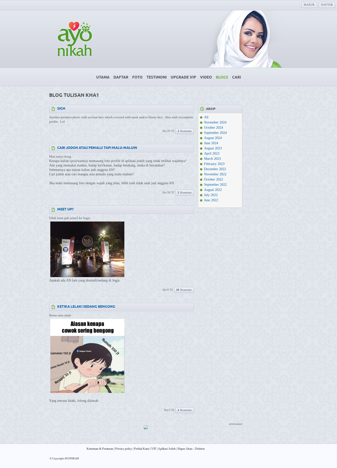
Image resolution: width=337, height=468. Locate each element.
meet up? (65, 209)
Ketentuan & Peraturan (100, 448)
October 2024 (213, 127)
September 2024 (215, 133)
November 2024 (215, 122)
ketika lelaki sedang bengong (86, 307)
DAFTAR (327, 4)
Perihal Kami (141, 448)
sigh (61, 108)
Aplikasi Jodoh (167, 448)
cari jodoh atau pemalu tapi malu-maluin (97, 148)
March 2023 (212, 159)
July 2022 (211, 195)
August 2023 (213, 148)
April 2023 (211, 153)
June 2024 (211, 143)
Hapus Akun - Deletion (191, 448)
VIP (153, 448)
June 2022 (211, 200)
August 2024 (213, 138)
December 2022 (215, 169)
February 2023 (214, 164)
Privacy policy (123, 448)
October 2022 (213, 179)
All (206, 117)
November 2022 (215, 174)
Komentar (185, 130)
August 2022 (213, 190)
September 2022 (215, 184)
